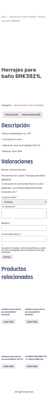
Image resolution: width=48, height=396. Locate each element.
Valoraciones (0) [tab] (31, 114)
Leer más (8, 321)
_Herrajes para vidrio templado (22, 17)
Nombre (6, 223)
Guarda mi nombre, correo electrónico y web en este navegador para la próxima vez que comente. (23, 250)
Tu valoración (8, 207)
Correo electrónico (11, 234)
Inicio (3, 17)
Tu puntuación (9, 197)
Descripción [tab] (11, 114)
